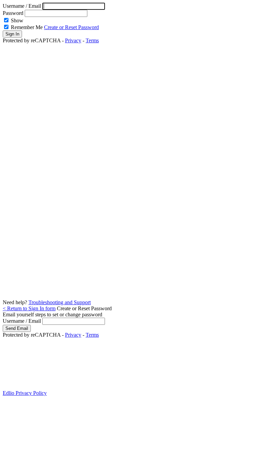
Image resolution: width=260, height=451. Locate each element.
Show (17, 20)
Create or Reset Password (71, 27)
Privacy (73, 40)
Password (13, 13)
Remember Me (27, 27)
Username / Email (22, 6)
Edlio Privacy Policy (25, 393)
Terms (92, 40)
